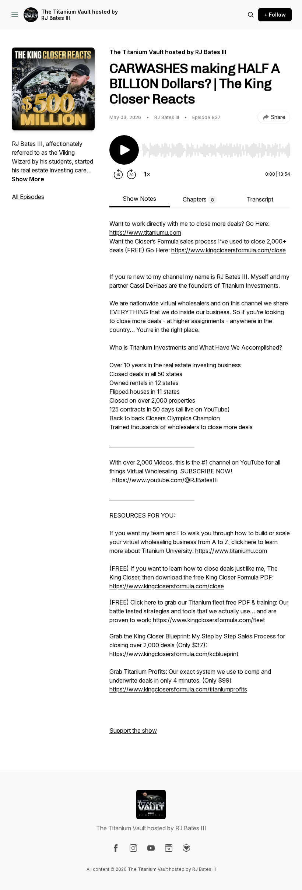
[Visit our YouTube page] (151, 848)
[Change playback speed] (147, 174)
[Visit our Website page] (168, 848)
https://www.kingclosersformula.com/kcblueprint (173, 654)
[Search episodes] (251, 14)
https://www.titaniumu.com (145, 232)
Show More (28, 179)
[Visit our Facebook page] (115, 848)
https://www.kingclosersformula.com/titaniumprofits (178, 689)
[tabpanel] (199, 480)
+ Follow (275, 14)
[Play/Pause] (124, 150)
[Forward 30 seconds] (131, 174)
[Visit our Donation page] (186, 848)
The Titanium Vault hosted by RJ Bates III (79, 14)
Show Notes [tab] (139, 198)
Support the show (133, 730)
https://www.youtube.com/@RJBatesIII (164, 480)
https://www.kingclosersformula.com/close (228, 250)
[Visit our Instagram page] (133, 848)
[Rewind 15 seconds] (118, 174)
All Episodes (28, 196)
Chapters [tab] (198, 199)
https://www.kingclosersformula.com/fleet (209, 620)
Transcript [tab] (260, 199)
